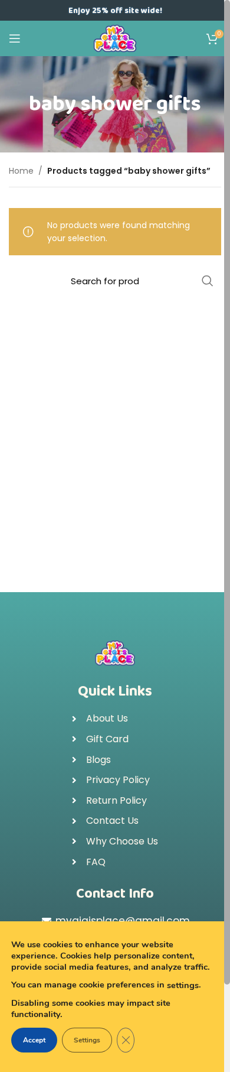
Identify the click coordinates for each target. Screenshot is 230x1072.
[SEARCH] (207, 280)
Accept (34, 1040)
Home (21, 171)
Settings (87, 1040)
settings (183, 985)
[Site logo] (115, 38)
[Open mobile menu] (15, 38)
